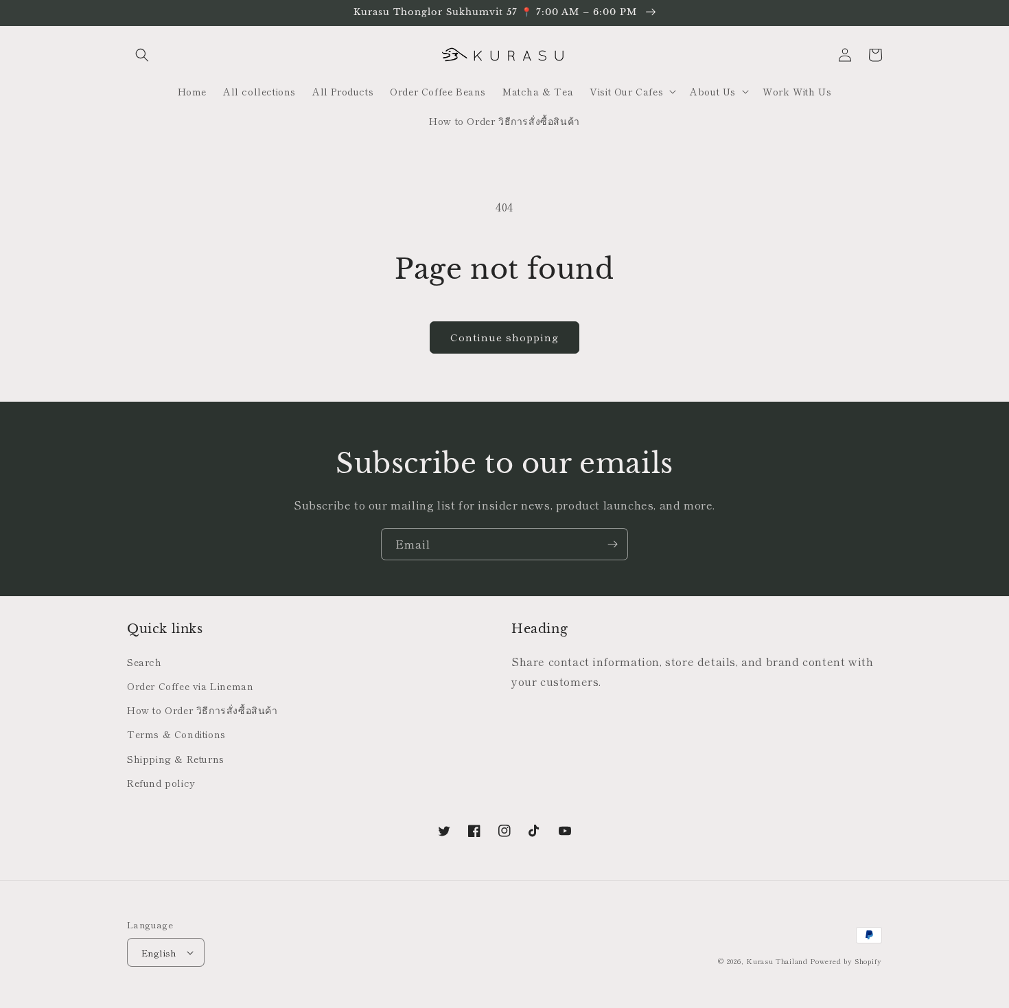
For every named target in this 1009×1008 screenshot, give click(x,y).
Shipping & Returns (175, 759)
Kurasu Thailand (777, 961)
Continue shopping (504, 337)
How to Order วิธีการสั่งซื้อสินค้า (202, 710)
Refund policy (161, 783)
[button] (142, 55)
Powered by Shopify (846, 961)
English (159, 952)
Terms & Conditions (176, 734)
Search (144, 662)
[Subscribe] (612, 544)
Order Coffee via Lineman (190, 686)
